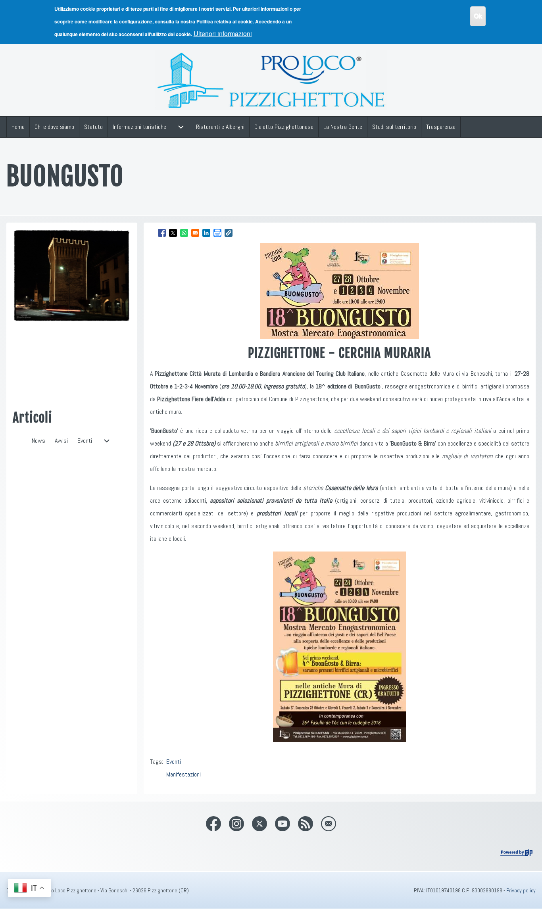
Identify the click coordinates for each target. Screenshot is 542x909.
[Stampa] (217, 233)
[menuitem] (18, 127)
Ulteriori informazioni (223, 33)
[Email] (328, 824)
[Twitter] (259, 824)
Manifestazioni (183, 774)
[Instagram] (236, 824)
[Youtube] (282, 824)
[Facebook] (213, 824)
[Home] (271, 80)
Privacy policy (521, 890)
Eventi (173, 761)
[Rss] (305, 824)
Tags (156, 761)
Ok (478, 16)
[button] (229, 233)
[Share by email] (195, 233)
